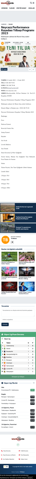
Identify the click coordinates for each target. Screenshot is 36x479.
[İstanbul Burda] (7, 3)
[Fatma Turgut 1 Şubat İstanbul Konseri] (27, 286)
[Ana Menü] (33, 3)
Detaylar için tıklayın (18, 376)
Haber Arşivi (24, 459)
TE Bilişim (22, 472)
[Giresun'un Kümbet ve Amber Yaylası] (9, 256)
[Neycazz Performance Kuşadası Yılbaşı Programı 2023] (18, 56)
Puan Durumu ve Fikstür (9, 455)
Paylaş (5, 69)
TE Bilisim (14, 238)
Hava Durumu (7, 451)
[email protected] (13, 88)
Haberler (3, 24)
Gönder (5, 324)
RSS (7, 466)
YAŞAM (10, 24)
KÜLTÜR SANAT (21, 8)
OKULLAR (31, 8)
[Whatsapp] (18, 444)
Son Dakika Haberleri (8, 459)
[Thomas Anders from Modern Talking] (27, 271)
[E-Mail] (12, 242)
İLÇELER (12, 8)
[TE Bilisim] (5, 239)
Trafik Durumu (24, 451)
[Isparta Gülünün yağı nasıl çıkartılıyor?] (27, 256)
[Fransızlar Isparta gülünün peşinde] (9, 271)
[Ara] (31, 3)
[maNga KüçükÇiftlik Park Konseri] (9, 286)
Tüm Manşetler (25, 455)
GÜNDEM (4, 8)
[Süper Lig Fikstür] (34, 383)
